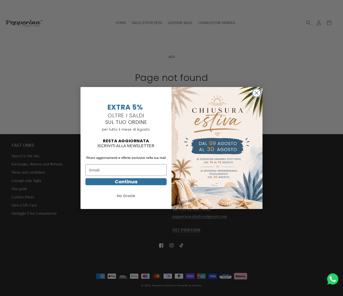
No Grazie (126, 195)
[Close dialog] (256, 92)
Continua (126, 181)
